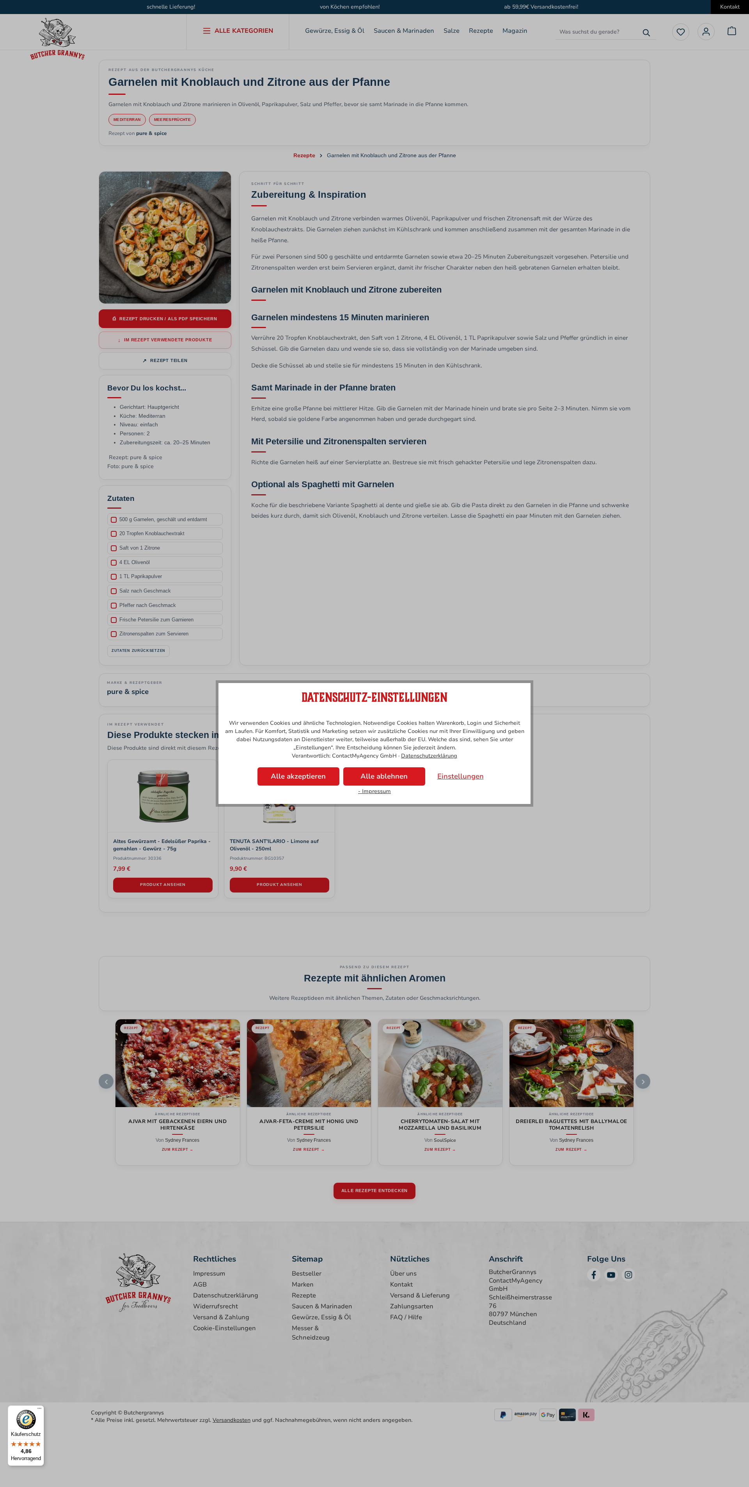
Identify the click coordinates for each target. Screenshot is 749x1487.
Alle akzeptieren (298, 776)
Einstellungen (460, 776)
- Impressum (374, 791)
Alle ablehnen (384, 776)
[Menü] (39, 1410)
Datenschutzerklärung (429, 755)
